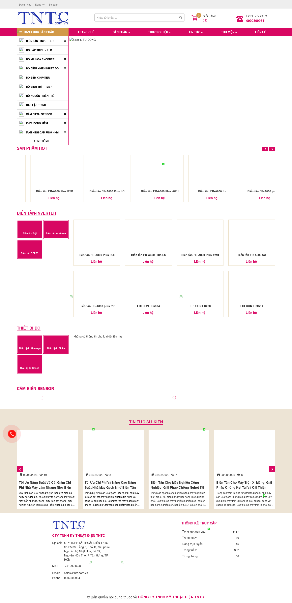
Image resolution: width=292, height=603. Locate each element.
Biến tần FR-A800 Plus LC (93, 191)
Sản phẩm (120, 32)
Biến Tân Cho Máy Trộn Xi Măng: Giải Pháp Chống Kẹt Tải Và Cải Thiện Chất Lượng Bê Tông (244, 485)
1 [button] (172, 41)
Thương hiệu (158, 32)
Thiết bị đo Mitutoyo (30, 348)
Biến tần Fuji (30, 233)
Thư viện (227, 32)
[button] (272, 149)
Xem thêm (41, 141)
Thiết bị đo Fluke (56, 348)
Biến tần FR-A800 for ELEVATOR (199, 191)
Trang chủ (86, 32)
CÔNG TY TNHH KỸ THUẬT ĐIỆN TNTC (171, 597)
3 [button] (180, 40)
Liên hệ (260, 32)
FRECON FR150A (251, 306)
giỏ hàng (210, 16)
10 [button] (176, 63)
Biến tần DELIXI (29, 253)
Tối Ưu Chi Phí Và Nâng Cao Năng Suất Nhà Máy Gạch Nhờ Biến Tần (110, 485)
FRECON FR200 (200, 306)
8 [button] (168, 63)
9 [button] (172, 63)
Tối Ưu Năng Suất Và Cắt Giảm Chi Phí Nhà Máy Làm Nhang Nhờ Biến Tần (45, 485)
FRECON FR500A (148, 306)
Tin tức (194, 32)
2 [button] (176, 40)
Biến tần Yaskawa (56, 233)
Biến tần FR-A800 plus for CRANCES (251, 191)
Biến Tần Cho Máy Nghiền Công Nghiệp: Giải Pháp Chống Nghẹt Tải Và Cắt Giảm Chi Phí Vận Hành (177, 485)
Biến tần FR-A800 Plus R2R (40, 191)
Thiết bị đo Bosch (29, 368)
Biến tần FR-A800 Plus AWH (146, 191)
